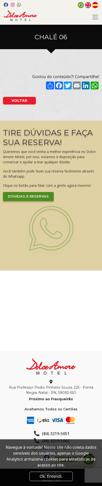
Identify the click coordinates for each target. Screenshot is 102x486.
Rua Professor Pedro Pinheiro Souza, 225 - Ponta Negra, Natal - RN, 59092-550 (51, 390)
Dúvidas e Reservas (28, 196)
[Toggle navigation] (95, 17)
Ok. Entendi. (51, 476)
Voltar (19, 100)
